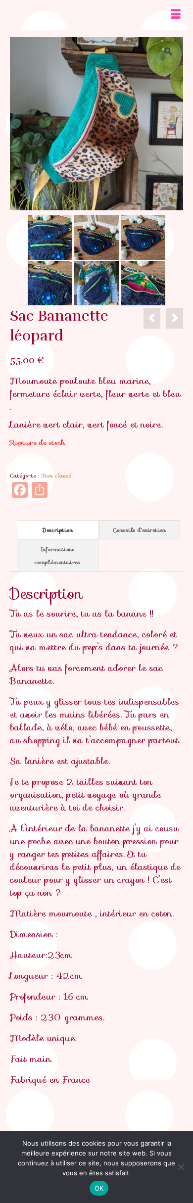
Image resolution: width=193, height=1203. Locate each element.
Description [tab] (58, 530)
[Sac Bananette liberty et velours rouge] (174, 318)
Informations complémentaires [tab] (57, 556)
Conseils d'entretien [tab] (139, 530)
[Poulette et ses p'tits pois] (50, 236)
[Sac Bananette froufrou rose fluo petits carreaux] (152, 318)
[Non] (181, 1167)
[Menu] (175, 15)
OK (99, 1188)
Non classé (56, 475)
